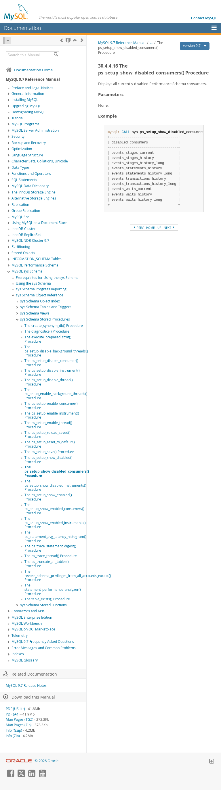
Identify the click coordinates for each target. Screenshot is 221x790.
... (151, 43)
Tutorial (18, 118)
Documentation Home (33, 69)
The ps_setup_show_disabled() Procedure (48, 459)
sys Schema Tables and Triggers (45, 306)
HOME (150, 228)
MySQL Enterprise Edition (32, 617)
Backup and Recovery (29, 142)
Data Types (21, 167)
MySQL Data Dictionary (30, 185)
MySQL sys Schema (27, 271)
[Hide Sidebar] (7, 40)
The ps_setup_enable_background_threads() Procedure (55, 394)
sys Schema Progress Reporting (41, 289)
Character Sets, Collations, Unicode (40, 161)
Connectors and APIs (28, 611)
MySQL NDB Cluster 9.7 (30, 240)
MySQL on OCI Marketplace (33, 629)
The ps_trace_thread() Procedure (50, 555)
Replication (20, 204)
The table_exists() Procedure (47, 599)
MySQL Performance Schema (35, 265)
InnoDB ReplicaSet (26, 234)
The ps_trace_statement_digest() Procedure (50, 548)
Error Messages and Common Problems (44, 647)
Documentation (22, 27)
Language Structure (27, 155)
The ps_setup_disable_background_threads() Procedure (56, 351)
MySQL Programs (25, 124)
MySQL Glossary (25, 660)
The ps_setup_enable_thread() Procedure (48, 424)
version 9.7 (192, 45)
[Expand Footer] (211, 762)
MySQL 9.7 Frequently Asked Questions (43, 641)
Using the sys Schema (33, 283)
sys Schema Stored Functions (43, 605)
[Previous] (61, 40)
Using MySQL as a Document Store (39, 222)
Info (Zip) (13, 736)
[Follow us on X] (21, 775)
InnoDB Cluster (24, 228)
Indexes (18, 653)
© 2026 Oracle (46, 760)
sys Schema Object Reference (39, 295)
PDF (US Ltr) (15, 709)
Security (18, 136)
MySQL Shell (21, 216)
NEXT (168, 228)
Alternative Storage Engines (34, 198)
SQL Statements (24, 179)
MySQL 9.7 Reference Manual (121, 43)
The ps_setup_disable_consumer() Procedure (51, 362)
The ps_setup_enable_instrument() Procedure (51, 415)
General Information (28, 93)
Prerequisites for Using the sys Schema (47, 277)
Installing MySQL (25, 99)
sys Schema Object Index (40, 301)
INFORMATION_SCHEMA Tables (37, 258)
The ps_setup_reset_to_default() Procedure (49, 444)
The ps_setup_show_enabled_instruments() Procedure (55, 523)
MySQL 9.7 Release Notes (26, 685)
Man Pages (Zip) (19, 725)
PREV (140, 228)
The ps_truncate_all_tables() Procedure (46, 563)
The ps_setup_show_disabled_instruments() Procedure (55, 485)
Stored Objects (23, 252)
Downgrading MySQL (28, 112)
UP (159, 228)
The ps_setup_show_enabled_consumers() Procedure (54, 509)
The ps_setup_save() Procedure (49, 451)
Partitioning (21, 246)
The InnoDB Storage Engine (34, 192)
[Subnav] (9, 94)
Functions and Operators (31, 173)
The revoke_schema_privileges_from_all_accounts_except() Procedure (67, 575)
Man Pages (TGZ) (19, 719)
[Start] (68, 40)
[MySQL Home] (16, 12)
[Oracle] (19, 760)
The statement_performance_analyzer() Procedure (52, 589)
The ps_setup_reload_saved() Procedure (47, 434)
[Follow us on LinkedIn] (31, 775)
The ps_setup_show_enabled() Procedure (48, 497)
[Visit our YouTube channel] (42, 775)
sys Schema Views (34, 313)
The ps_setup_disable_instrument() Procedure (52, 372)
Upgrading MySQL (26, 105)
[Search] (56, 55)
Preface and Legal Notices (32, 87)
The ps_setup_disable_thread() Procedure (48, 382)
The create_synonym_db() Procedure (53, 325)
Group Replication (26, 210)
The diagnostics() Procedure (46, 331)
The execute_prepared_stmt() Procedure (47, 339)
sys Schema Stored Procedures (45, 319)
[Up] (75, 40)
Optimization (22, 148)
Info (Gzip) (14, 730)
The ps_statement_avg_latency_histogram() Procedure (55, 536)
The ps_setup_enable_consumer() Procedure (51, 405)
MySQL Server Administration (35, 130)
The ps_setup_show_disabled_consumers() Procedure (56, 471)
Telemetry (20, 635)
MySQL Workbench (27, 623)
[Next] (82, 40)
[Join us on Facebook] (10, 775)
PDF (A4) (13, 714)
